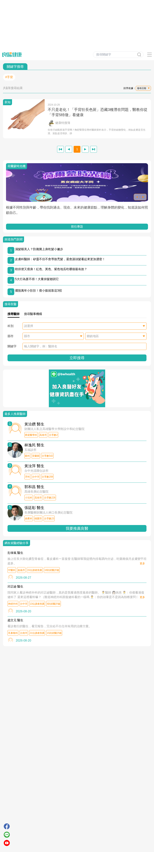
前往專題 (77, 226)
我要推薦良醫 (77, 528)
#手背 (9, 77)
